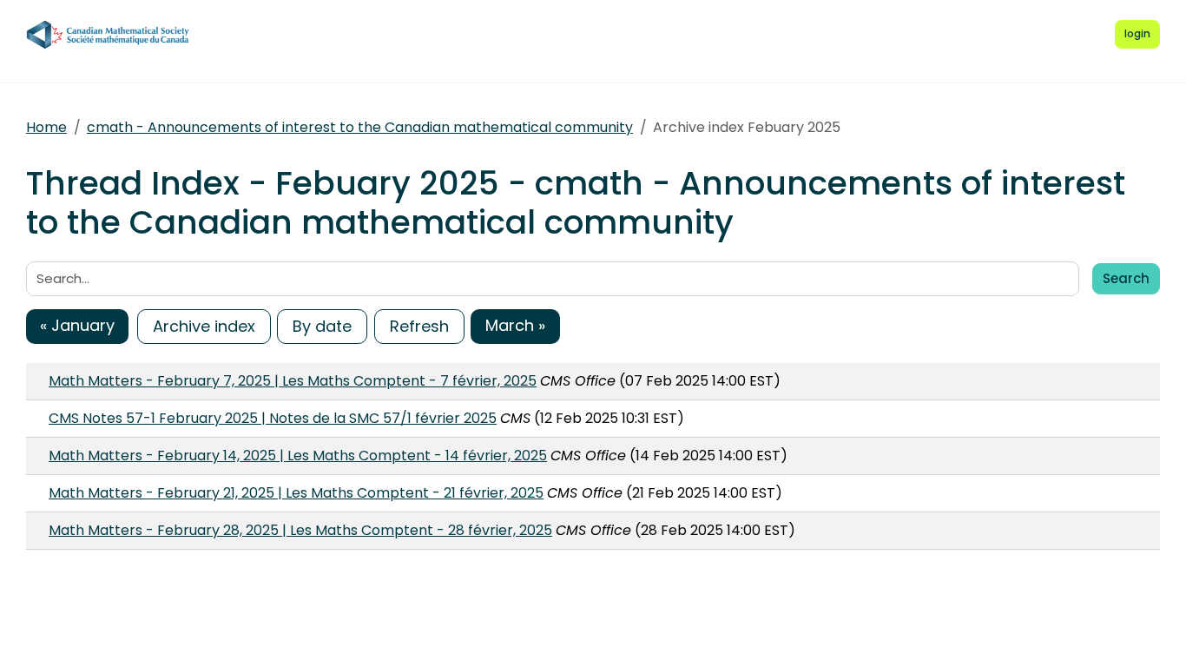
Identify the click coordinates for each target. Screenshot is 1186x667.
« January (77, 325)
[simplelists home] (108, 35)
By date (322, 326)
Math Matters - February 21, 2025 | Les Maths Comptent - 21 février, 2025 (296, 493)
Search (1126, 278)
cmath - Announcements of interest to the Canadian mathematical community (360, 127)
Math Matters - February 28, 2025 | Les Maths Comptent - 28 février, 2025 (300, 530)
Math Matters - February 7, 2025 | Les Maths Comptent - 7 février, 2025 (293, 381)
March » (515, 325)
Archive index (204, 326)
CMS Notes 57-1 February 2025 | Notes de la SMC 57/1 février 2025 (273, 418)
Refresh (419, 326)
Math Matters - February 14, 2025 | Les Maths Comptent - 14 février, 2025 (298, 456)
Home (46, 127)
